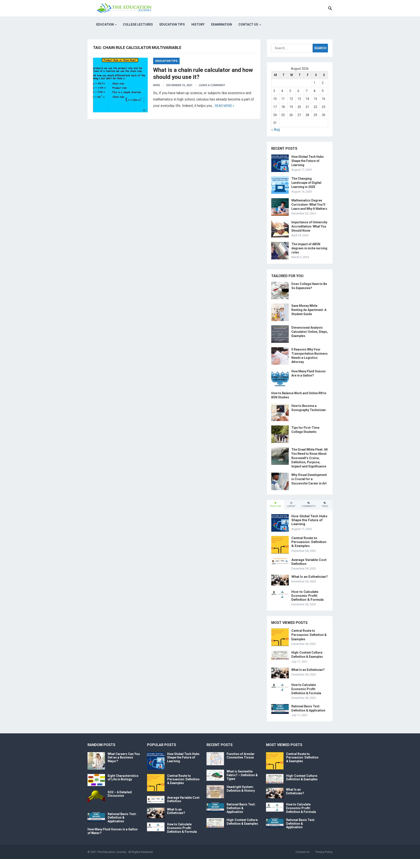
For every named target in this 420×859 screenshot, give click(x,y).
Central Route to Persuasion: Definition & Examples (308, 542)
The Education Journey (111, 852)
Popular (275, 506)
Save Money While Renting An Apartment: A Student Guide (308, 310)
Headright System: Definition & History (241, 788)
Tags (325, 506)
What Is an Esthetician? (309, 577)
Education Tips (172, 24)
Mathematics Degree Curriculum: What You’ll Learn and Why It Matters (309, 204)
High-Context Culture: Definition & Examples (242, 821)
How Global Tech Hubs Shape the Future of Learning (307, 161)
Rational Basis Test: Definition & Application (122, 817)
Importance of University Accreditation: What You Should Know (309, 226)
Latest (291, 506)
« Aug (275, 129)
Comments (308, 506)
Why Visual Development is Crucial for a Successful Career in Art (309, 479)
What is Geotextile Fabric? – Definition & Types (242, 775)
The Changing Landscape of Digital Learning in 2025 (306, 183)
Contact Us (248, 24)
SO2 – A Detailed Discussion (120, 794)
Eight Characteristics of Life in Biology (123, 777)
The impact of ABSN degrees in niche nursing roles (309, 248)
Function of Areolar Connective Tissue (241, 755)
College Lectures (138, 24)
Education (105, 24)
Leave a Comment (212, 85)
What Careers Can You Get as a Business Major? (124, 757)
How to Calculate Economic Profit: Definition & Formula (307, 596)
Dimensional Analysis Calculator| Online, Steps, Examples (309, 332)
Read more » (224, 106)
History (198, 24)
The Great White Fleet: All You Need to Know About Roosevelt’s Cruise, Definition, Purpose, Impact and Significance (309, 458)
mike (156, 85)
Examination (221, 24)
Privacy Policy (324, 852)
